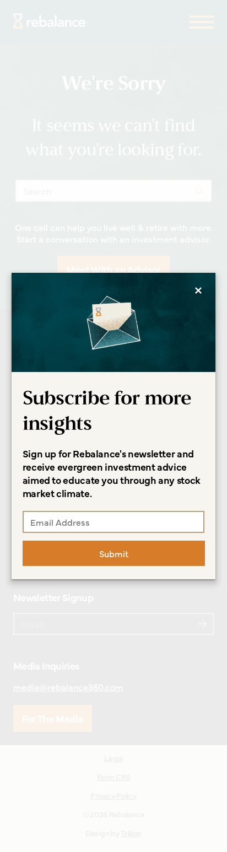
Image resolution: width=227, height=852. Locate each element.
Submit (113, 553)
